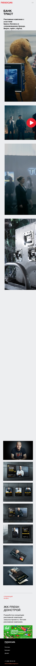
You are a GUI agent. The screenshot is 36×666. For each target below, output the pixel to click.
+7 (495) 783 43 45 (10, 661)
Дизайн (7, 653)
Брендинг (7, 650)
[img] (18, 631)
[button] (32, 123)
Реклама (7, 647)
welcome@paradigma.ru (11, 663)
